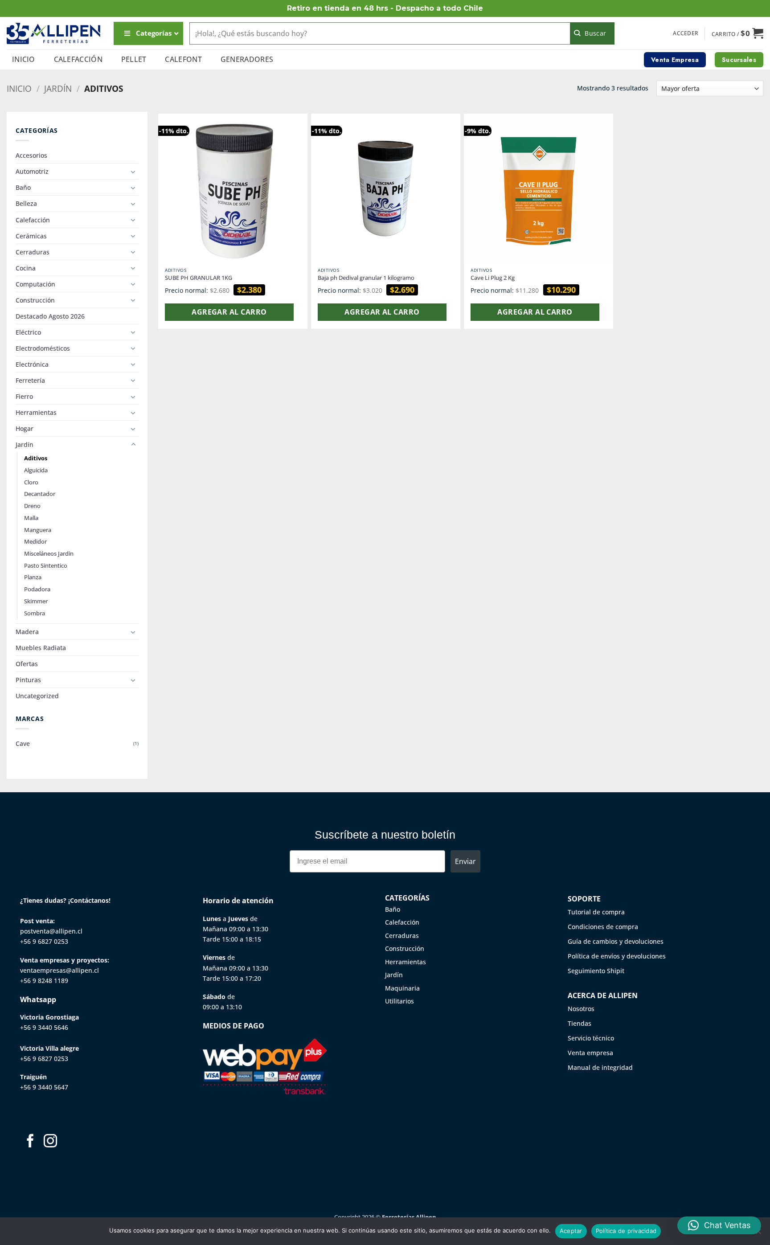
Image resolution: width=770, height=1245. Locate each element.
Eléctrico (28, 332)
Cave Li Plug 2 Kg (493, 278)
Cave (23, 743)
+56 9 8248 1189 (44, 980)
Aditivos (35, 458)
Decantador (39, 494)
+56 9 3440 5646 (44, 1027)
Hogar (24, 428)
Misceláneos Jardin (49, 553)
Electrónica (32, 364)
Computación (35, 284)
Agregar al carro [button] (229, 312)
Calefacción (78, 59)
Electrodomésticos (43, 348)
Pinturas (28, 680)
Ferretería (30, 380)
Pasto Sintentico (45, 565)
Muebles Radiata (41, 647)
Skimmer (36, 601)
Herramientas (36, 412)
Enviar (465, 861)
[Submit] (592, 33)
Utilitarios (399, 1001)
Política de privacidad (626, 1230)
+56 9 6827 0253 (44, 941)
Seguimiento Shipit (596, 971)
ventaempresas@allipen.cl (59, 970)
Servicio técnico (591, 1038)
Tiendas (579, 1023)
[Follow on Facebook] (30, 1141)
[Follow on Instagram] (50, 1141)
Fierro (24, 396)
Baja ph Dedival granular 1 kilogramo (366, 278)
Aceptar (571, 1230)
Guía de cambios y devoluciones (616, 941)
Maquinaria (402, 988)
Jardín (58, 88)
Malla (31, 518)
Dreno (32, 506)
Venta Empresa (675, 59)
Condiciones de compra (603, 926)
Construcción (35, 300)
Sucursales (739, 59)
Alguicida (36, 470)
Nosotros (581, 1008)
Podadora (37, 589)
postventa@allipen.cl (51, 931)
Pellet (134, 59)
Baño (23, 187)
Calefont (183, 59)
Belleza (26, 203)
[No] (758, 1234)
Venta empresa (590, 1052)
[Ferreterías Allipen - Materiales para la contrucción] (53, 33)
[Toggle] (133, 171)
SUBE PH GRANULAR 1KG (198, 278)
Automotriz (32, 171)
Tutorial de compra (596, 912)
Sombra (34, 613)
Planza (32, 577)
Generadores (247, 59)
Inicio (23, 59)
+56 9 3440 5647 (44, 1087)
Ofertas (27, 663)
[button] (685, 33)
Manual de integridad (600, 1067)
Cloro (31, 482)
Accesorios (31, 155)
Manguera (37, 530)
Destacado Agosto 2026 (50, 316)
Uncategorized (37, 696)
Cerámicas (31, 236)
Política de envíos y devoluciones (617, 956)
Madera (27, 631)
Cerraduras (32, 252)
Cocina (26, 268)
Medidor (35, 541)
